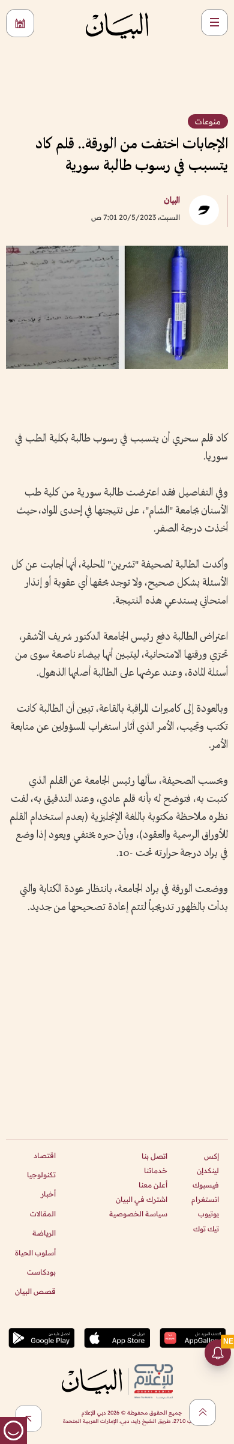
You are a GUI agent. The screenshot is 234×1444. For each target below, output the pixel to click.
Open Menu (214, 22)
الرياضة (44, 1232)
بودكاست (41, 1271)
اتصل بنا (154, 1155)
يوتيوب (208, 1213)
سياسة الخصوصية (138, 1213)
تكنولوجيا (41, 1174)
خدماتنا (155, 1170)
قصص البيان (35, 1291)
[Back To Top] (202, 1412)
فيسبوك (206, 1184)
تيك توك (206, 1228)
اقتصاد (45, 1155)
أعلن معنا (153, 1184)
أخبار (48, 1193)
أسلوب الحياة (35, 1252)
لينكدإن (208, 1170)
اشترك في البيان (141, 1199)
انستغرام (205, 1199)
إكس (211, 1155)
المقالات (43, 1213)
